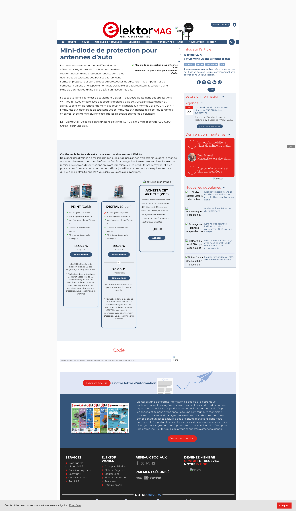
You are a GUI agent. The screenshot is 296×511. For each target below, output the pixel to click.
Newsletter (196, 42)
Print (211, 89)
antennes (189, 64)
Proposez (110, 481)
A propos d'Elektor (116, 466)
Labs (180, 42)
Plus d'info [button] (75, 505)
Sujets (72, 42)
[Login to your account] (234, 25)
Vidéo (149, 42)
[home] (63, 42)
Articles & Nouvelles (108, 42)
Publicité (73, 481)
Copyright (74, 473)
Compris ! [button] (284, 505)
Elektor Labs (112, 473)
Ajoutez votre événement (209, 126)
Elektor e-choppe (115, 477)
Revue (85, 42)
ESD (222, 64)
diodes (200, 64)
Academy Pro (166, 42)
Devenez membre (220, 24)
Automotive (212, 64)
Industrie (134, 42)
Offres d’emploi (114, 485)
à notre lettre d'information (121, 383)
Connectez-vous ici (96, 171)
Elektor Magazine (115, 470)
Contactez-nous (78, 477)
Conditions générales (81, 470)
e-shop (211, 42)
